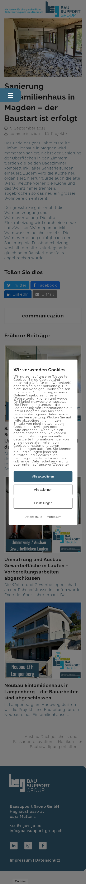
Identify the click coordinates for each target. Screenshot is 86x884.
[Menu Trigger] (10, 95)
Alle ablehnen (43, 489)
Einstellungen (43, 503)
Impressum (54, 516)
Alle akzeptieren (43, 476)
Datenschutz (33, 516)
